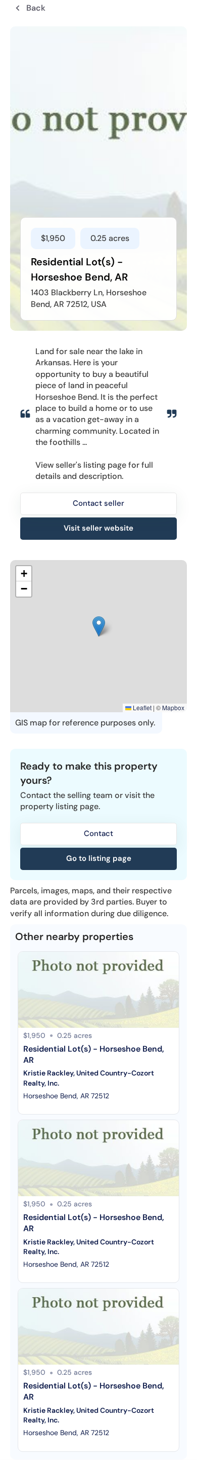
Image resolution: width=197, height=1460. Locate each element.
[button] (98, 626)
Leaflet (141, 707)
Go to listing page (98, 858)
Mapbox (173, 707)
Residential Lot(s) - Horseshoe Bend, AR (94, 1054)
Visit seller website (98, 528)
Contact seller (98, 503)
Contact (98, 833)
